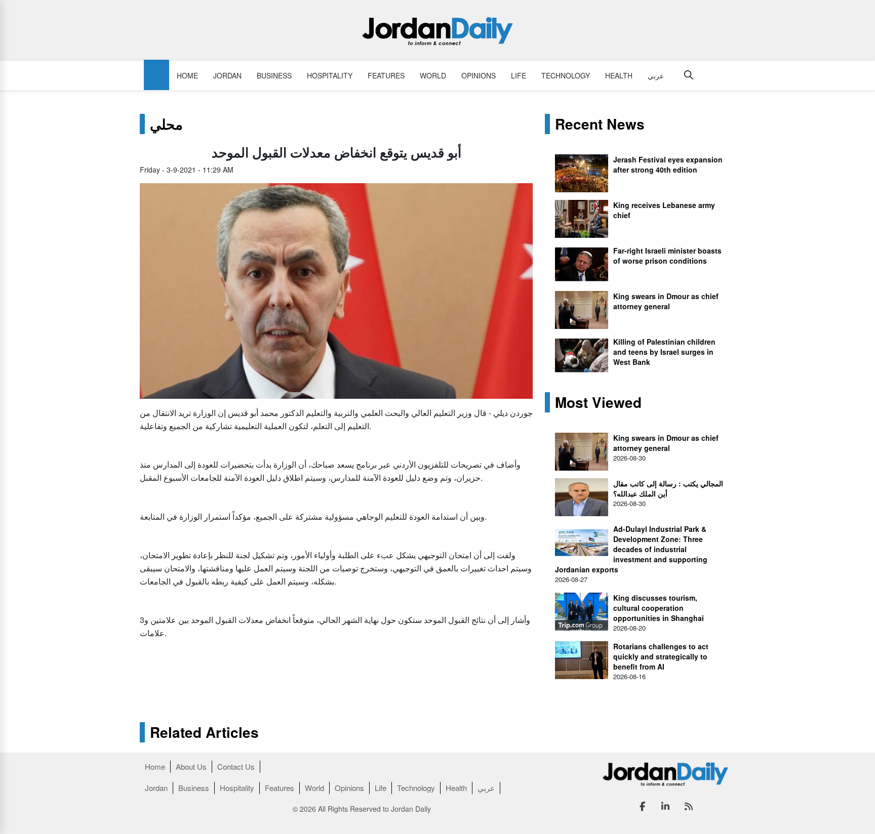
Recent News (600, 124)
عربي (656, 75)
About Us (191, 766)
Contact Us (236, 766)
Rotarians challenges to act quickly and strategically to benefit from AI (660, 656)
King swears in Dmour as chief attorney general (666, 301)
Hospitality (329, 75)
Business (274, 75)
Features (386, 75)
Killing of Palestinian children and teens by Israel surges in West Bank (664, 352)
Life (518, 75)
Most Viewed (598, 402)
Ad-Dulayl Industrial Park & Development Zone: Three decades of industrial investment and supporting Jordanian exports (631, 549)
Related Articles (204, 732)
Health (618, 75)
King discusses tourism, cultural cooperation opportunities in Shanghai (658, 608)
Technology (565, 75)
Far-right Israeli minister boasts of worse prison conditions (667, 255)
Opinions (478, 75)
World (433, 75)
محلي (166, 124)
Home (187, 75)
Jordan (227, 75)
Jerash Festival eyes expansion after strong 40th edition (668, 164)
